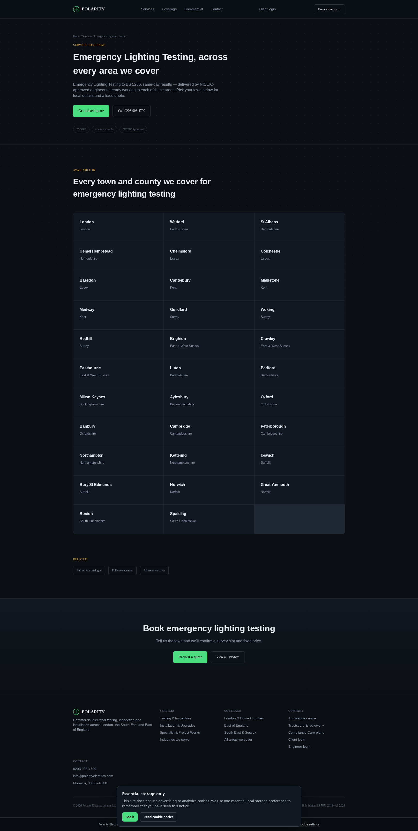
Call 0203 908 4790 (131, 111)
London (87, 222)
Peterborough (273, 426)
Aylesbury (179, 397)
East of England (236, 725)
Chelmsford (180, 251)
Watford (177, 222)
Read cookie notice (159, 817)
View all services (227, 657)
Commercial (194, 9)
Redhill (86, 339)
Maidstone (270, 280)
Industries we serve (175, 739)
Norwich (177, 485)
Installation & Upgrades (177, 725)
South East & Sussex (240, 732)
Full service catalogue (89, 570)
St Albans (269, 222)
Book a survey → (329, 9)
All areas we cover (154, 570)
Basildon (88, 280)
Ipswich (268, 455)
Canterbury (180, 280)
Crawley (268, 339)
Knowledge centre (302, 718)
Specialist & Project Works (180, 732)
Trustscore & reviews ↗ (306, 725)
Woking (268, 310)
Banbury (87, 426)
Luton (175, 368)
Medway (87, 310)
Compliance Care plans (306, 732)
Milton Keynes (92, 397)
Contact (217, 9)
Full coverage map (122, 570)
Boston (86, 514)
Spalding (178, 514)
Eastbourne (90, 368)
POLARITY (93, 9)
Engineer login (299, 746)
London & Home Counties (244, 718)
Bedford (268, 368)
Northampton (92, 455)
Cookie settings (309, 824)
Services (147, 9)
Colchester (270, 251)
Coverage (169, 9)
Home (76, 36)
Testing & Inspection (175, 718)
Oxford (267, 397)
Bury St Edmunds (96, 485)
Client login (267, 9)
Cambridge (180, 426)
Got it (130, 817)
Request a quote (190, 657)
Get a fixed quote (91, 111)
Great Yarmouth (275, 485)
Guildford (178, 310)
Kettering (178, 455)
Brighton (178, 339)
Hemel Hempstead (96, 251)
